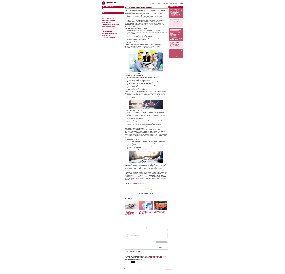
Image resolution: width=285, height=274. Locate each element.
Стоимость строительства (108, 37)
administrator (133, 183)
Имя (126, 227)
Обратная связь (173, 3)
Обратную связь (168, 269)
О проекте (165, 3)
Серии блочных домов (107, 16)
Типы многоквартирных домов (109, 29)
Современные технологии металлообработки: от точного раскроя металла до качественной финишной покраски (176, 31)
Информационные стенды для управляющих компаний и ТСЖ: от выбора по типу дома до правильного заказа (176, 51)
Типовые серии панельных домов (110, 24)
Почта (148, 227)
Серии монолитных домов (108, 20)
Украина (104, 8)
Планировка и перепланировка (109, 33)
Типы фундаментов (107, 31)
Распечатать (143, 183)
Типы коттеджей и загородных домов (111, 27)
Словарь (159, 3)
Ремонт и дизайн (106, 35)
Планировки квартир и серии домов (116, 268)
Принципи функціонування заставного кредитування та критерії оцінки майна (176, 20)
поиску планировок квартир (156, 256)
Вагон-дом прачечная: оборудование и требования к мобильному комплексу (176, 10)
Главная (153, 3)
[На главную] (109, 3)
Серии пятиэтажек (106, 22)
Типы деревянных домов (108, 26)
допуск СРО (144, 24)
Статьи (181, 3)
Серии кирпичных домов (108, 18)
